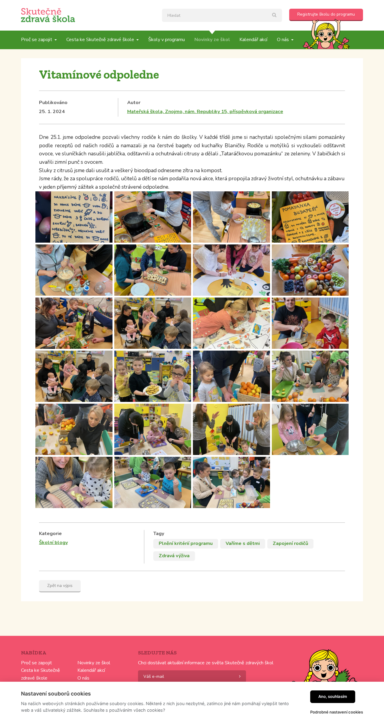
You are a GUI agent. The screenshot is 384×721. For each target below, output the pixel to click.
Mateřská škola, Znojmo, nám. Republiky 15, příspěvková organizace (205, 111)
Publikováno (53, 102)
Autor (133, 102)
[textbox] (222, 15)
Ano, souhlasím (332, 696)
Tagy (158, 533)
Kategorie (50, 533)
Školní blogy (53, 542)
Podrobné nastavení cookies (336, 712)
